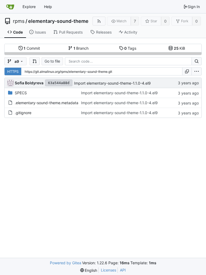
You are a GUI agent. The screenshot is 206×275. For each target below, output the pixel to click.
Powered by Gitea (65, 262)
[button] (35, 61)
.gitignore (23, 112)
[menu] (197, 71)
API (123, 270)
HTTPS (13, 71)
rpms (18, 21)
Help (48, 6)
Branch (81, 48)
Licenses (108, 270)
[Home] (10, 7)
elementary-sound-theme (58, 21)
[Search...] (197, 61)
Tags (130, 48)
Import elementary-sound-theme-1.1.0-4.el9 (112, 83)
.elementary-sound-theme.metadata (46, 102)
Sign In (194, 6)
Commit (32, 48)
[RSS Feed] (99, 21)
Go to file (52, 61)
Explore (29, 6)
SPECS (21, 93)
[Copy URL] (187, 71)
